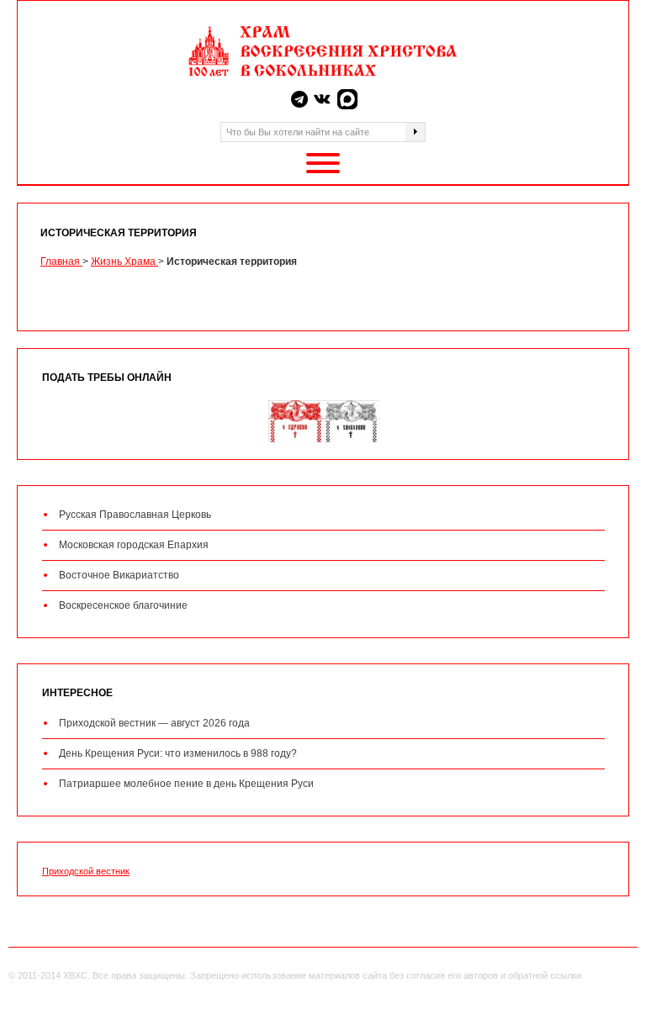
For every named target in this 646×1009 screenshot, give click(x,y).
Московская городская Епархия (134, 545)
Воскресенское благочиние (123, 605)
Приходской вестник (86, 871)
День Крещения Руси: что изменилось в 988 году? (178, 753)
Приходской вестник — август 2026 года (154, 723)
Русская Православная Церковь (135, 514)
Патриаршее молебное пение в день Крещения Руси (186, 784)
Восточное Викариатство (119, 575)
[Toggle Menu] (323, 163)
